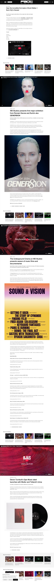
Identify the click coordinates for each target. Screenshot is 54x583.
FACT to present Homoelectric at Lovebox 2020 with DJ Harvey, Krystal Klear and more (39, 72)
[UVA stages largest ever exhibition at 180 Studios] (48, 559)
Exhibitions (25, 3)
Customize (5, 579)
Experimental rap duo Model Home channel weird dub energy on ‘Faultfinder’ (19, 72)
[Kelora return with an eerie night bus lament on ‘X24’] (29, 67)
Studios (22, 3)
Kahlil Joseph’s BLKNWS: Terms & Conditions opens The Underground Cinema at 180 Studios (29, 220)
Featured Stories (12, 477)
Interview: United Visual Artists (38, 562)
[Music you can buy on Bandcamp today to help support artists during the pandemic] (9, 67)
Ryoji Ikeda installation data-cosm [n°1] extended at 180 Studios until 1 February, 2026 (38, 220)
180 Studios (35, 200)
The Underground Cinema (26, 269)
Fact (9, 6)
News (6, 6)
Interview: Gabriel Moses (28, 562)
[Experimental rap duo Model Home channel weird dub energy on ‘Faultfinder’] (19, 67)
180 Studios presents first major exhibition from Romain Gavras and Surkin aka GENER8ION (9, 220)
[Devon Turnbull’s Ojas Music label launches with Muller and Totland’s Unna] (19, 559)
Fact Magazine (26, 1)
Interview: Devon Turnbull (17, 547)
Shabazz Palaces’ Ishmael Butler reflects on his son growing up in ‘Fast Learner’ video (48, 72)
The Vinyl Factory (20, 543)
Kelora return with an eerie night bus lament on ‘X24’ (29, 71)
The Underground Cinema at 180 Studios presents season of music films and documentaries (19, 220)
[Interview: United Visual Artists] (39, 559)
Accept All (15, 579)
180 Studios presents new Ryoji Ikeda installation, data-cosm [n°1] (48, 220)
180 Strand (5, 2)
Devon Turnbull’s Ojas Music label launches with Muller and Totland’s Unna (19, 563)
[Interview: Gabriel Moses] (29, 559)
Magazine (31, 3)
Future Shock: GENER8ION (18, 203)
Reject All (10, 579)
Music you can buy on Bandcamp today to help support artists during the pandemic (9, 72)
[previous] (47, 63)
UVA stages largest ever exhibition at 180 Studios (47, 563)
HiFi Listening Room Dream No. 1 (27, 538)
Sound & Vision (13, 273)
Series (28, 3)
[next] (49, 63)
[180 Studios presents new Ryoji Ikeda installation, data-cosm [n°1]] (48, 215)
